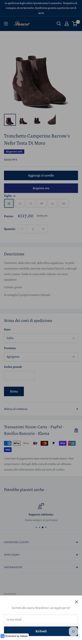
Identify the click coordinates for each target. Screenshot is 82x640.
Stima (14, 391)
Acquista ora (41, 188)
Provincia (10, 348)
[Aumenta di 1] (43, 229)
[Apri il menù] (6, 23)
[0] (74, 23)
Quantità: (10, 229)
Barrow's (10, 160)
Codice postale (13, 367)
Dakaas (24, 636)
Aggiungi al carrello (41, 175)
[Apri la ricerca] (59, 23)
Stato (7, 329)
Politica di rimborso (15, 409)
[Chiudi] (76, 601)
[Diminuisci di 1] (22, 229)
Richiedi (41, 631)
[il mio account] (67, 23)
